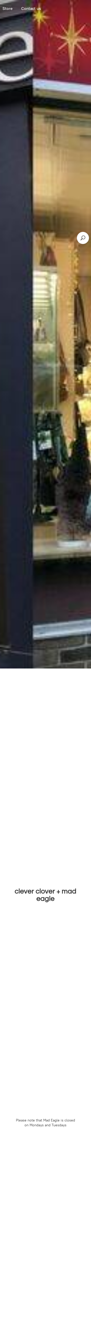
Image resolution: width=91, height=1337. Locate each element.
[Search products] (83, 238)
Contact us (31, 8)
